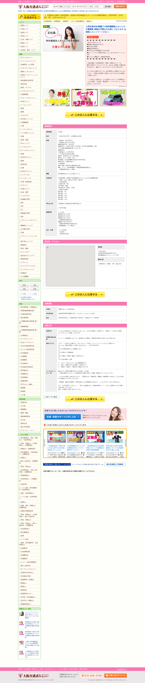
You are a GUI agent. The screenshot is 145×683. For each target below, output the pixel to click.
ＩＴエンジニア (26, 105)
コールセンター (26, 147)
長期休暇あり (25, 475)
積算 (22, 108)
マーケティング (26, 178)
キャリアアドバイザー (28, 266)
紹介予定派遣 (25, 427)
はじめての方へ (50, 669)
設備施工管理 (25, 199)
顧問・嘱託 (24, 413)
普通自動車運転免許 (27, 310)
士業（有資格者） (27, 182)
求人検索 (27, 669)
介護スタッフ (25, 189)
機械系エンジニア (27, 225)
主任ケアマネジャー (27, 342)
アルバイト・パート (27, 430)
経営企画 (24, 164)
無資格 (23, 391)
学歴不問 (24, 484)
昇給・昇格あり (26, 520)
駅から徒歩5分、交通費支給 (28, 462)
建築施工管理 (25, 213)
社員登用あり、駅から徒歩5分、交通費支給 (28, 471)
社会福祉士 (24, 363)
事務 (22, 112)
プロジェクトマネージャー (28, 221)
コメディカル (25, 175)
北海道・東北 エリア (28, 50)
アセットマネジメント (28, 98)
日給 (24, 289)
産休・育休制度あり (27, 493)
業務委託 (24, 409)
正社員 (23, 420)
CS (22, 209)
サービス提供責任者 (27, 349)
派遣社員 (24, 402)
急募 (22, 536)
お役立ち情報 (109, 1)
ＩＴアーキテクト (27, 129)
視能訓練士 (24, 381)
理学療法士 (24, 370)
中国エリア (24, 29)
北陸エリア (24, 46)
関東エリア (24, 43)
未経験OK (24, 548)
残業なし (24, 502)
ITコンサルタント (27, 57)
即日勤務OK (25, 532)
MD (22, 216)
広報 (22, 232)
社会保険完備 (25, 551)
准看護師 (24, 360)
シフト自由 (24, 539)
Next (126, 443)
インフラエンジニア (27, 269)
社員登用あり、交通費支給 (28, 480)
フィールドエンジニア (28, 61)
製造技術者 (24, 259)
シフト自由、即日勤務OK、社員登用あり (28, 489)
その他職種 (24, 276)
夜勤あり (24, 583)
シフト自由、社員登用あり (28, 497)
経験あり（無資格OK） (28, 449)
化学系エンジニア (27, 119)
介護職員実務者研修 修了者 (28, 331)
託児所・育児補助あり (28, 597)
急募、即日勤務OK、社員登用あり (28, 543)
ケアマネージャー (27, 339)
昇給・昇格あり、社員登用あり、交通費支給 (28, 444)
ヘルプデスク (25, 196)
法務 (22, 168)
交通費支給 (24, 555)
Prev (44, 443)
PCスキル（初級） (27, 384)
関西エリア (24, 25)
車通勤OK (24, 558)
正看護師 (24, 356)
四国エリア (24, 32)
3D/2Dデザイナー (26, 157)
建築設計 (24, 245)
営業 (22, 136)
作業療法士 (24, 374)
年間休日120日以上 (27, 572)
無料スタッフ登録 (37, 669)
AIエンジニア (25, 143)
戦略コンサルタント (27, 71)
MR (22, 203)
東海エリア (24, 36)
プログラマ (24, 115)
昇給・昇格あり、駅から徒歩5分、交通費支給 (28, 524)
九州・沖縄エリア (27, 39)
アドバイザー (25, 252)
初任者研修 (24, 317)
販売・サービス (26, 87)
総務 (22, 154)
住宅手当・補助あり (27, 600)
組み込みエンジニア (27, 255)
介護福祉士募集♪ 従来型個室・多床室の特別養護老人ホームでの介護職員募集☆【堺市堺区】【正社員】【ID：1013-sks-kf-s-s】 (63, 10)
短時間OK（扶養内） (28, 579)
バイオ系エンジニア (27, 133)
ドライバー (24, 262)
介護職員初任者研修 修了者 (28, 322)
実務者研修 (24, 326)
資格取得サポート (27, 593)
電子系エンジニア (27, 241)
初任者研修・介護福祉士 (29, 307)
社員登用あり (25, 529)
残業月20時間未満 (27, 511)
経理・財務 (24, 140)
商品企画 (24, 84)
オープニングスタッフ (28, 569)
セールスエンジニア (27, 150)
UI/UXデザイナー (26, 171)
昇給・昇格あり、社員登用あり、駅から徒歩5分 (28, 515)
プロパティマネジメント (29, 68)
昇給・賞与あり (26, 466)
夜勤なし (24, 586)
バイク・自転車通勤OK (28, 562)
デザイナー (24, 185)
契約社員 (24, 423)
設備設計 (24, 273)
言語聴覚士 (24, 377)
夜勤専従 (24, 590)
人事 (22, 126)
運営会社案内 (121, 1)
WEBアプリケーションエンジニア (28, 76)
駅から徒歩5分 (26, 565)
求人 (24, 10)
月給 (34, 285)
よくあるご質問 (98, 1)
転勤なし (24, 457)
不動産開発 (24, 94)
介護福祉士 (24, 335)
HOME (20, 10)
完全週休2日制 (26, 576)
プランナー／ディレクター (28, 237)
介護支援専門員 (26, 314)
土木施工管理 (25, 229)
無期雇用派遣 (25, 416)
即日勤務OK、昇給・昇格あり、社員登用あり (28, 439)
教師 (22, 161)
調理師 (23, 388)
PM (22, 206)
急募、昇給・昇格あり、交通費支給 (28, 506)
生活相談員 (24, 353)
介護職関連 (24, 122)
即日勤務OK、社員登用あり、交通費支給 (28, 453)
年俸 (34, 289)
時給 (24, 285)
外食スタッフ (25, 101)
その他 (23, 395)
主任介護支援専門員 (27, 346)
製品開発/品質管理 (27, 80)
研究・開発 (24, 248)
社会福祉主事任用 (27, 367)
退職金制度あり (26, 604)
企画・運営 (24, 192)
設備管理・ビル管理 (27, 64)
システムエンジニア (27, 91)
